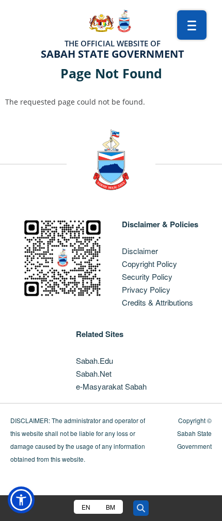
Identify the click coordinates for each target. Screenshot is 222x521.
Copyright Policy (149, 263)
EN (86, 506)
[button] (21, 500)
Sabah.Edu (94, 360)
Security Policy (147, 276)
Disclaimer (140, 250)
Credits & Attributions (157, 302)
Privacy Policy (146, 289)
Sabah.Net (94, 373)
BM (110, 506)
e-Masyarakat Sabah (111, 386)
